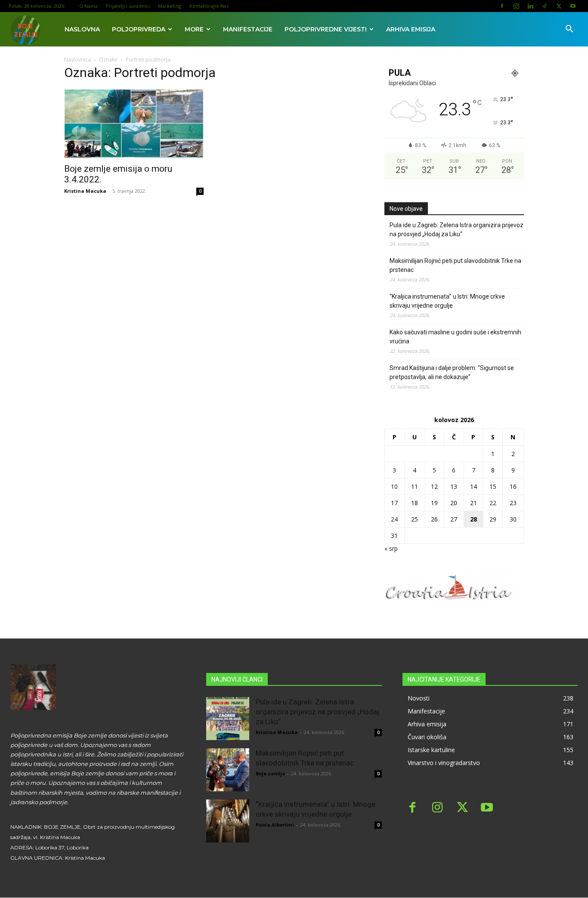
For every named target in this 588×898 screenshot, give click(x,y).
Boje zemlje (270, 773)
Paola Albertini (275, 824)
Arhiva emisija (410, 29)
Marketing (169, 6)
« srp (391, 548)
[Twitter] (558, 6)
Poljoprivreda (138, 29)
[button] (569, 30)
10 (394, 486)
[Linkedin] (530, 6)
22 (492, 503)
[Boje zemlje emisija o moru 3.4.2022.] (134, 123)
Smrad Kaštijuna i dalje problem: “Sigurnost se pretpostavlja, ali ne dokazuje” (452, 372)
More (194, 29)
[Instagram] (516, 6)
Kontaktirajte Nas (209, 6)
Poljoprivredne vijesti (326, 29)
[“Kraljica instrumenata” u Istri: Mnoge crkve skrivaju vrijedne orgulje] (227, 820)
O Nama (88, 6)
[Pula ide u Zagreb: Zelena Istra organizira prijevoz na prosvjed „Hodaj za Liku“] (227, 718)
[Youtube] (572, 6)
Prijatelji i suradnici (128, 6)
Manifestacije (247, 29)
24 (394, 519)
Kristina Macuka (85, 191)
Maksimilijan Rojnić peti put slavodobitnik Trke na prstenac (455, 265)
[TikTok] (544, 6)
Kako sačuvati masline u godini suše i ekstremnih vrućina (455, 337)
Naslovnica (77, 59)
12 (434, 486)
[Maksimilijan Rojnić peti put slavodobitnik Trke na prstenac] (227, 769)
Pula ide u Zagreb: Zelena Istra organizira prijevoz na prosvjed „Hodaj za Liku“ (456, 230)
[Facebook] (501, 6)
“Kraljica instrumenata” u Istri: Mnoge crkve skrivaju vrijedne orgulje (447, 301)
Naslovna (82, 29)
